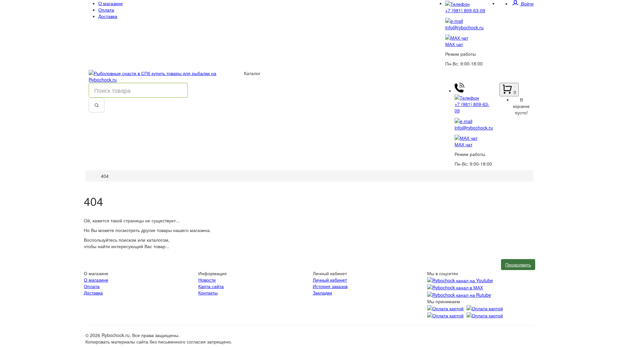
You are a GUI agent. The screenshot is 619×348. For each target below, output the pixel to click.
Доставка (107, 16)
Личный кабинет (330, 279)
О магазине (110, 3)
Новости (207, 279)
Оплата (106, 9)
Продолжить (518, 264)
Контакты (208, 292)
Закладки (322, 292)
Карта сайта (211, 286)
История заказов (330, 286)
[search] (96, 105)
